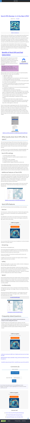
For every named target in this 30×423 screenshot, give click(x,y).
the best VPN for (11, 362)
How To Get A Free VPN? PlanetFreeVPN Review (15, 412)
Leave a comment (15, 372)
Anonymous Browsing (15, 226)
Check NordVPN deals (15, 297)
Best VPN (16, 1)
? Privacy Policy (17, 420)
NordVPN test (17, 362)
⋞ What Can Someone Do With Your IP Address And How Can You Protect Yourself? (15, 355)
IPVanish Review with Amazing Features (14, 414)
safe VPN (27, 362)
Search (14, 380)
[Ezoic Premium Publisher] (3, 421)
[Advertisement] (15, 7)
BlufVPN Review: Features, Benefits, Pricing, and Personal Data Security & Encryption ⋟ (15, 358)
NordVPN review (4, 362)
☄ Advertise (23, 420)
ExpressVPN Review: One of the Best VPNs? (15, 417)
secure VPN (22, 362)
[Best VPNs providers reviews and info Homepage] (1, 1)
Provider (17, 18)
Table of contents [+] (15, 32)
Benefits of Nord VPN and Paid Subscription (12, 53)
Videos (9, 420)
